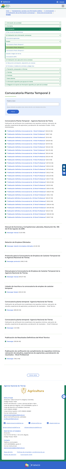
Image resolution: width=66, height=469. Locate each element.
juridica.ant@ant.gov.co (11, 419)
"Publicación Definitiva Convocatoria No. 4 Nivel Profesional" (26, 140)
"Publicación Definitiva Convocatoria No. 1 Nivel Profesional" (26, 131)
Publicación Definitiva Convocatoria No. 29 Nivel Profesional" (26, 211)
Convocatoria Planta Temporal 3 (15, 50)
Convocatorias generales (12, 38)
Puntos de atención (10, 454)
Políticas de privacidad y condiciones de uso (31, 452)
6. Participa (9, 75)
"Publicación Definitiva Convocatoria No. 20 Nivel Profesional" (26, 182)
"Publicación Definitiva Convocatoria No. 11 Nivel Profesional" (26, 160)
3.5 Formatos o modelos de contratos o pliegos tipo (20, 66)
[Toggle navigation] (63, 6)
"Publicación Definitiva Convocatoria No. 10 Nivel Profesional (26, 156)
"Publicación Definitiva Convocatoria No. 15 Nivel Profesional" (26, 169)
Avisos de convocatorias (44, 12)
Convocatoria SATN (11, 56)
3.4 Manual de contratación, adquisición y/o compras (20, 63)
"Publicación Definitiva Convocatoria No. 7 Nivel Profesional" (26, 150)
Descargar (10, 310)
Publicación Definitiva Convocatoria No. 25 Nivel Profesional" (26, 198)
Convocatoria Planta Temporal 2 (15, 47)
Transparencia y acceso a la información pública (27, 11)
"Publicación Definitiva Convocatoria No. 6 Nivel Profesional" (26, 147)
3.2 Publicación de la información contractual (20, 12)
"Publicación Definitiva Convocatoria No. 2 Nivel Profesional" (26, 134)
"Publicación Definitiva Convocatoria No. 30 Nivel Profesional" (26, 214)
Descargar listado (12, 292)
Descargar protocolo (13, 261)
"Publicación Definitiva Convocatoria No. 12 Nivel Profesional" (26, 163)
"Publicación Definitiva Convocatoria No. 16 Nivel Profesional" (26, 172)
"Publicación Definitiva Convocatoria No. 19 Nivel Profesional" (26, 179)
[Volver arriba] (64, 396)
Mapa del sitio (8, 452)
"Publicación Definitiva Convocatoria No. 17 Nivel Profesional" (26, 176)
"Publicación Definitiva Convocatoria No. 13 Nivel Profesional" (26, 166)
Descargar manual (12, 232)
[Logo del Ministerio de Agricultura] (32, 391)
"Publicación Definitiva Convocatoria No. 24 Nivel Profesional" (26, 195)
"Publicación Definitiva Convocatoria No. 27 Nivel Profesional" (26, 204)
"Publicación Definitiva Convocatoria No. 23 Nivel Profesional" (26, 191)
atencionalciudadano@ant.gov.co (14, 415)
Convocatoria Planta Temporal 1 (15, 44)
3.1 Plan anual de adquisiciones (14, 32)
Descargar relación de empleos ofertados (20, 246)
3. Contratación (49, 11)
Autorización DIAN (26, 454)
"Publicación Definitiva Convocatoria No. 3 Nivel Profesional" (26, 137)
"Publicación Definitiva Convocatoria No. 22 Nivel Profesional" (26, 188)
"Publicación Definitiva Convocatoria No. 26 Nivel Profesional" (26, 201)
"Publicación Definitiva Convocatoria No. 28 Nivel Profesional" (26, 207)
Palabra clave (11, 101)
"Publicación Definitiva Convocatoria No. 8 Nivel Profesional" (26, 153)
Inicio (7, 11)
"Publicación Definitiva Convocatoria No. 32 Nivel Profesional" (26, 217)
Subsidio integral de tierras (13, 53)
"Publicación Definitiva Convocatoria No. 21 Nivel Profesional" (26, 185)
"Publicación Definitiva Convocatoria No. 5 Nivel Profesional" (26, 144)
